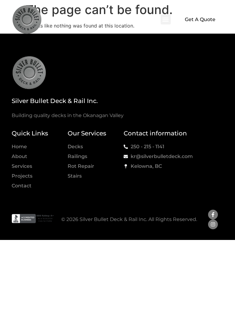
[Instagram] (213, 224)
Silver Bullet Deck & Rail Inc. (55, 101)
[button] (166, 19)
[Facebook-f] (213, 214)
